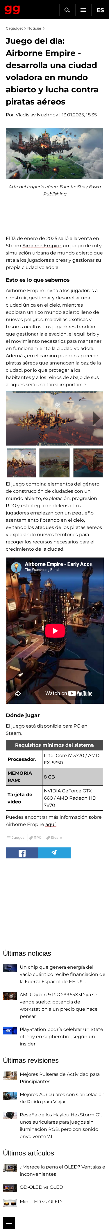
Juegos (18, 837)
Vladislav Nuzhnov (37, 115)
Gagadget (12, 8)
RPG (38, 837)
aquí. (50, 824)
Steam (56, 837)
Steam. (14, 733)
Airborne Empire (41, 245)
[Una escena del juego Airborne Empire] (54, 418)
